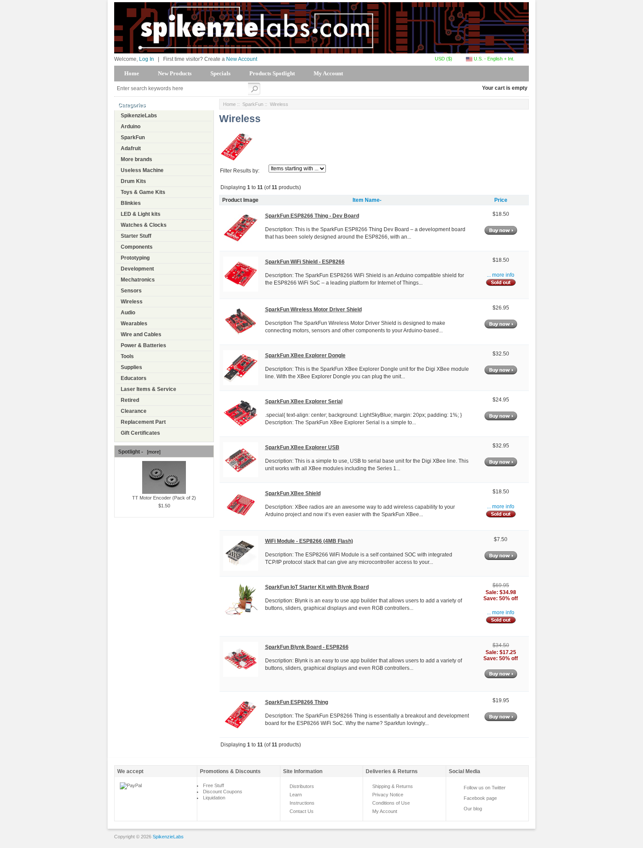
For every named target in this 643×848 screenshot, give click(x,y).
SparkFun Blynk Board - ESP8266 (307, 647)
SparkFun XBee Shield (293, 493)
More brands (136, 159)
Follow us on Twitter (485, 787)
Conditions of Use (391, 803)
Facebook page (480, 798)
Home (131, 73)
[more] (152, 451)
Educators (134, 378)
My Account (328, 73)
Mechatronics (138, 280)
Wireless (132, 302)
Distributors (302, 786)
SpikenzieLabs (139, 116)
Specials (220, 73)
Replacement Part (143, 422)
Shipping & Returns (392, 786)
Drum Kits (133, 181)
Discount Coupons (222, 791)
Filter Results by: (239, 171)
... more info (500, 275)
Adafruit (131, 148)
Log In (146, 59)
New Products (175, 73)
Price (500, 200)
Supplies (131, 367)
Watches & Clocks (144, 225)
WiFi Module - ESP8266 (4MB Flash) (309, 541)
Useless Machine (142, 170)
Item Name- (367, 200)
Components (137, 247)
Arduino (130, 126)
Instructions (302, 803)
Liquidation (214, 797)
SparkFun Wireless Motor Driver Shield (313, 309)
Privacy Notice (387, 794)
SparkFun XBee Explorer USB (302, 447)
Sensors (131, 291)
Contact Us (302, 811)
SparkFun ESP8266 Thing (296, 702)
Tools (127, 356)
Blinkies (131, 203)
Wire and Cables (141, 334)
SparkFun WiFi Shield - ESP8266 (305, 262)
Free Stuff (213, 785)
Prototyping (135, 258)
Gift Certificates (140, 433)
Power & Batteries (143, 345)
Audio (128, 313)
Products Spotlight (272, 73)
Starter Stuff (136, 236)
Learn (296, 794)
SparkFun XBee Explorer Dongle (305, 355)
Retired (130, 400)
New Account (241, 59)
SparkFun (133, 137)
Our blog (473, 808)
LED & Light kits (141, 214)
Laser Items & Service (148, 389)
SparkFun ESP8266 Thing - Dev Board (312, 216)
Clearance (134, 411)
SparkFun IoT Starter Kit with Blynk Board (317, 587)
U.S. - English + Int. (493, 58)
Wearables (134, 323)
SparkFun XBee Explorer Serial (303, 401)
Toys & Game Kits (143, 192)
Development (137, 269)
